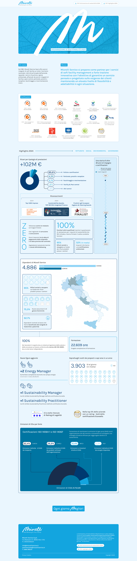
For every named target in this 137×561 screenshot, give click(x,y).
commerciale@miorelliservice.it (33, 547)
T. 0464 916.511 (27, 549)
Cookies (29, 555)
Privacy (24, 555)
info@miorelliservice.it (30, 545)
